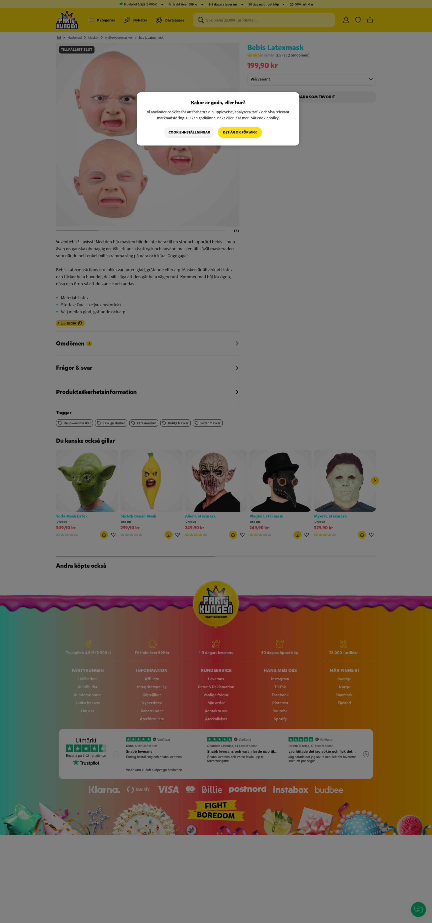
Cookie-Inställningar (189, 132)
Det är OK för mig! (240, 132)
